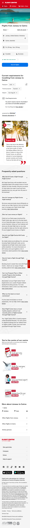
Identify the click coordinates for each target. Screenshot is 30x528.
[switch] (17, 60)
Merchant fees (23, 496)
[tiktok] (11, 467)
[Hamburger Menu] (3, 3)
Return (5, 29)
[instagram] (7, 467)
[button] (8, 54)
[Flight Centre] (11, 2)
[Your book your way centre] (15, 353)
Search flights (15, 65)
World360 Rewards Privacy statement (11, 519)
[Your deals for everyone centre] (15, 366)
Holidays (14, 6)
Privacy (9, 511)
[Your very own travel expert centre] (15, 380)
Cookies (4, 511)
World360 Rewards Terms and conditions (12, 516)
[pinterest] (23, 467)
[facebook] (3, 467)
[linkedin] (15, 467)
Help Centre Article (12, 209)
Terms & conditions (16, 511)
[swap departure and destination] (25, 38)
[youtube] (19, 467)
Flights (5, 6)
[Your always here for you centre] (15, 393)
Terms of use (5, 513)
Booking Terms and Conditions (9, 499)
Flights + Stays (24, 6)
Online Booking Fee (19, 494)
